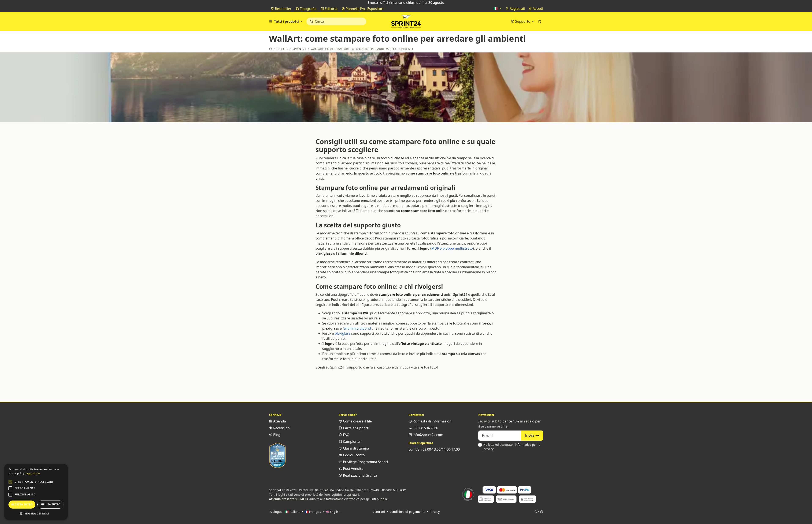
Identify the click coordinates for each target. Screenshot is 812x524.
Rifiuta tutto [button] (50, 504)
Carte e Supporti (355, 428)
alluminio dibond (357, 328)
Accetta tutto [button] (22, 504)
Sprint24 (406, 22)
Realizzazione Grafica (359, 475)
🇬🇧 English (332, 512)
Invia (530, 435)
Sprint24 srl (277, 490)
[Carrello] (539, 21)
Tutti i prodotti (286, 21)
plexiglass (342, 333)
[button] (10, 482)
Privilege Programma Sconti (365, 461)
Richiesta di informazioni (432, 421)
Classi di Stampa (355, 448)
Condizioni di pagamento (407, 512)
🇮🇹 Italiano (292, 512)
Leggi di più (33, 473)
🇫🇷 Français (313, 512)
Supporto (522, 21)
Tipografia (307, 8)
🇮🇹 (496, 8)
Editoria (330, 8)
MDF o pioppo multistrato (452, 248)
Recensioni (281, 428)
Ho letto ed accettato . (511, 447)
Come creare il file (357, 421)
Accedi (537, 8)
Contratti (379, 512)
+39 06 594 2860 (425, 428)
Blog (276, 434)
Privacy (435, 512)
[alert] (36, 492)
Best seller (282, 8)
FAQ (346, 434)
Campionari (352, 441)
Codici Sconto (353, 455)
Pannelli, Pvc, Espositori (364, 8)
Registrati (517, 8)
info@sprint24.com (427, 434)
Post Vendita (352, 468)
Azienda (279, 421)
